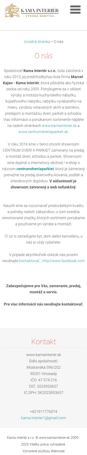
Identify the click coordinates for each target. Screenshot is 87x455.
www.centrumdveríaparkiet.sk (43, 132)
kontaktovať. (29, 261)
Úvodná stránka (37, 42)
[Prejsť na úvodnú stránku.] (34, 12)
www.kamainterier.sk (59, 126)
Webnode (58, 451)
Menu (75, 9)
